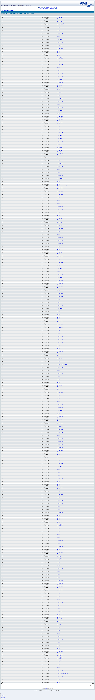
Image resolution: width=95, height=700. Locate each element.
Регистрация (55, 7)
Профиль (40, 8)
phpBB (46, 688)
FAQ (39, 7)
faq (18, 5)
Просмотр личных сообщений (62, 185)
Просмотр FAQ (59, 17)
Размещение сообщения (61, 23)
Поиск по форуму (60, 57)
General (58, 27)
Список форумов (59, 20)
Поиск (42, 7)
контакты (29, 5)
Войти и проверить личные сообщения (48, 8)
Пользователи (47, 7)
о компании (3, 5)
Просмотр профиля (60, 18)
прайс (23, 5)
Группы (51, 7)
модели (10, 5)
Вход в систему (59, 111)
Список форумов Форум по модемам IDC (7, 10)
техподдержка (14, 5)
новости (7, 5)
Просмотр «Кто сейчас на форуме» (62, 281)
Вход (56, 8)
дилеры (26, 5)
